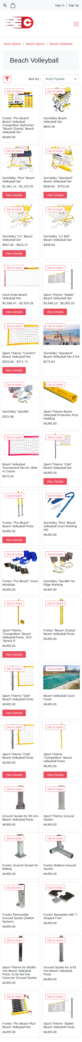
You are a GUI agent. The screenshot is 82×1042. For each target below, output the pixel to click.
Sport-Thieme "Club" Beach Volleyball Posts (17, 755)
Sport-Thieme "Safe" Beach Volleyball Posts (17, 697)
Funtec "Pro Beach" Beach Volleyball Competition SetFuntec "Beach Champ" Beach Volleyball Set (18, 125)
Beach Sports (35, 44)
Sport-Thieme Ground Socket (59, 817)
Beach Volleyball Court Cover (59, 697)
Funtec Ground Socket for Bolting (20, 867)
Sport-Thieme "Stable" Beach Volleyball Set (59, 296)
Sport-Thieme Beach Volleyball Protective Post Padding (61, 415)
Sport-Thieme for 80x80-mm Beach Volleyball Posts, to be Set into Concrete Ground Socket (19, 972)
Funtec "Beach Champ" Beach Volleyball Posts (60, 632)
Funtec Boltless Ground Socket (60, 867)
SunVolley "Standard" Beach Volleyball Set (58, 179)
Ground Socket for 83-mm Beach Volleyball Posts (20, 817)
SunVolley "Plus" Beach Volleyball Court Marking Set (60, 526)
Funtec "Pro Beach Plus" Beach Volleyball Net (19, 1025)
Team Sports (12, 44)
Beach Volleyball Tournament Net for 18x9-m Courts (20, 467)
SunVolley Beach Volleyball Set (55, 119)
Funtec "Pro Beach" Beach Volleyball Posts (17, 524)
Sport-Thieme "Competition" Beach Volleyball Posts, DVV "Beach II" (17, 636)
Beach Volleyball (61, 44)
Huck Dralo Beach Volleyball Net (14, 296)
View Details (14, 195)
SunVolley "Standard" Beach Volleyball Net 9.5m (62, 354)
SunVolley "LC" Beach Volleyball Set (17, 238)
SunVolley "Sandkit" (15, 411)
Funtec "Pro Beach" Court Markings (20, 582)
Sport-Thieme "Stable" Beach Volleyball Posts (59, 1025)
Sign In (59, 5)
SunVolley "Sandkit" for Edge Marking (59, 582)
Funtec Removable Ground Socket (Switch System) (18, 918)
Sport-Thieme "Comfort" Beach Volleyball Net (19, 354)
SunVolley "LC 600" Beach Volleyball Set (58, 238)
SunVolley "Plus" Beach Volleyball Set (18, 179)
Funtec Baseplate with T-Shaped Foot (61, 916)
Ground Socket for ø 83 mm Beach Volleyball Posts (60, 971)
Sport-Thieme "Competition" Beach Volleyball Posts (58, 757)
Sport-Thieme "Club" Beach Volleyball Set (58, 465)
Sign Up (74, 5)
